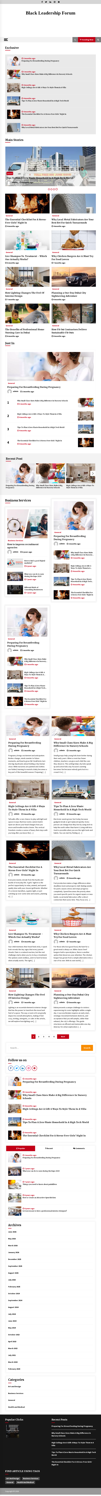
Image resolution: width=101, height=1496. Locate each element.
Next (92, 473)
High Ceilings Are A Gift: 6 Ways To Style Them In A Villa (44, 87)
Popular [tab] (21, 1148)
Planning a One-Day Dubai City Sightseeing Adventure (69, 294)
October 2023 (14, 1334)
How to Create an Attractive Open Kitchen (39, 1198)
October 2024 (14, 1293)
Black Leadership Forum (50, 13)
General (9, 173)
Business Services (18, 500)
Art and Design (14, 1386)
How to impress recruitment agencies (23, 546)
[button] (75, 39)
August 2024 (13, 1307)
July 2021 (12, 1355)
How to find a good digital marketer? (34, 562)
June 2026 (12, 1232)
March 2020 (12, 1362)
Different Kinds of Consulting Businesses (33, 589)
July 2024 (12, 1314)
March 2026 (12, 1245)
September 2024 (15, 1300)
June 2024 (12, 1321)
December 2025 (14, 1259)
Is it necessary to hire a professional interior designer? (45, 1211)
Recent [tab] (50, 1148)
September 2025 (15, 1266)
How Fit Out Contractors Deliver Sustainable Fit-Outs (69, 331)
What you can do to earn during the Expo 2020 (34, 575)
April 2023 (12, 1341)
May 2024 (12, 1328)
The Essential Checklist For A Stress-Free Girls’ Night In (44, 114)
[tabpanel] (50, 166)
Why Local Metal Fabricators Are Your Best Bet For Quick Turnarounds (50, 127)
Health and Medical (16, 1407)
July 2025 (12, 1280)
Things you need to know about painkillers (40, 1184)
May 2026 (12, 1238)
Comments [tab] (80, 1148)
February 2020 (14, 1369)
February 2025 (14, 1286)
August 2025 (13, 1273)
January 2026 (13, 1252)
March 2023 (12, 1348)
